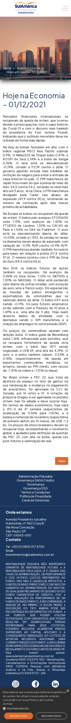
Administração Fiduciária (35, 476)
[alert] (35, 705)
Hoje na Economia (28, 68)
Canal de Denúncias (35, 500)
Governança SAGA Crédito (35, 480)
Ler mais (7, 703)
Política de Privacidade (35, 496)
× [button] (67, 690)
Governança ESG (35, 488)
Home (7, 68)
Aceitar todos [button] (18, 716)
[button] (35, 708)
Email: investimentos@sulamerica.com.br (30, 553)
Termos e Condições (35, 492)
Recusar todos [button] (51, 716)
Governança (35, 484)
